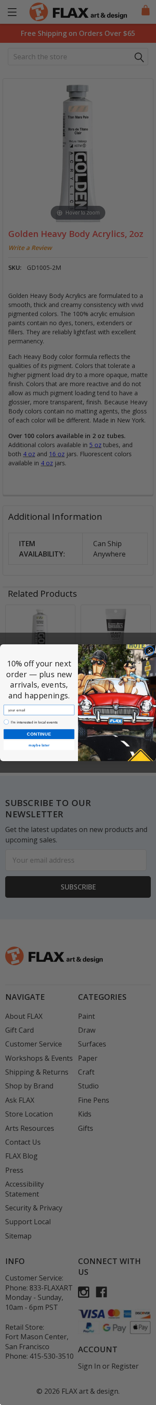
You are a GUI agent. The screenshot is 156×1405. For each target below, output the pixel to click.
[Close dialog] (149, 651)
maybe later (39, 745)
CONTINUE (39, 734)
